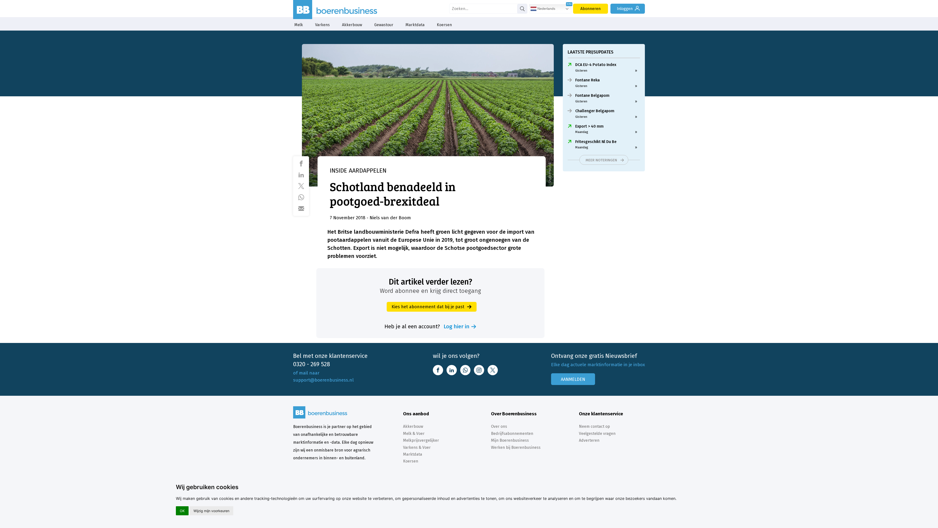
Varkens (322, 24)
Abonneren (590, 8)
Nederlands (545, 9)
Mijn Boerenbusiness (510, 440)
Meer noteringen (601, 160)
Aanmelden (573, 379)
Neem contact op (594, 426)
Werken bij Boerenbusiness (516, 447)
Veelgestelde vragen (597, 433)
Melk (298, 24)
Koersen (444, 24)
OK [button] (182, 511)
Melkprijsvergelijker (421, 440)
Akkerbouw (352, 24)
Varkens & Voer (417, 447)
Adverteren (589, 440)
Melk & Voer (414, 433)
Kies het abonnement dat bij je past (428, 306)
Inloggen (625, 8)
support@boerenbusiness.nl (323, 380)
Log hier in (456, 326)
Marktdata (415, 24)
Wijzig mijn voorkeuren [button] (211, 511)
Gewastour (383, 24)
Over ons (499, 426)
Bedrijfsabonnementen (512, 433)
